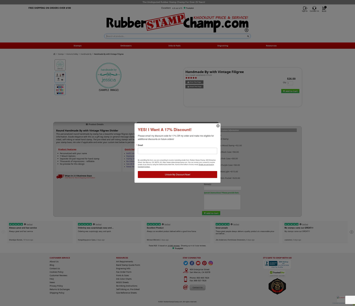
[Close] (218, 125)
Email (140, 145)
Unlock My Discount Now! (177, 174)
